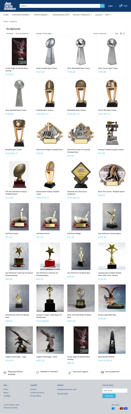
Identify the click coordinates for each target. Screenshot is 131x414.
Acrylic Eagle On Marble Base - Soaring (17, 69)
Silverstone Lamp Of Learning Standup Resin (78, 150)
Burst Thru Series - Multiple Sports (111, 191)
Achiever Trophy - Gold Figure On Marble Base (49, 316)
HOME (6, 15)
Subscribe (109, 396)
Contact (33, 389)
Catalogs (7, 396)
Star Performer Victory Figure (109, 233)
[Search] (102, 6)
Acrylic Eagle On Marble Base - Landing (79, 358)
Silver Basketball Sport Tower (78, 68)
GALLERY (98, 15)
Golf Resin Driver (42, 233)
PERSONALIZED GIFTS (61, 15)
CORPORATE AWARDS (20, 15)
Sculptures (13, 21)
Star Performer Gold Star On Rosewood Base (47, 274)
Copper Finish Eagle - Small (46, 357)
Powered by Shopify (10, 408)
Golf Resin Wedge (74, 233)
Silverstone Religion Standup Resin (49, 149)
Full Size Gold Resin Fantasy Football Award (16, 192)
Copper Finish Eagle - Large (15, 357)
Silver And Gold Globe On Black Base (79, 316)
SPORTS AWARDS (40, 15)
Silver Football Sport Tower (46, 68)
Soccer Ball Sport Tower (107, 110)
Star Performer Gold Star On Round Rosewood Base (19, 274)
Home (6, 21)
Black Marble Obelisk (106, 357)
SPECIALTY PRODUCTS (81, 15)
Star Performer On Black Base (78, 273)
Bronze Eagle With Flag (107, 315)
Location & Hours (37, 392)
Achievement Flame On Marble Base (17, 316)
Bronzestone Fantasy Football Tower (47, 192)
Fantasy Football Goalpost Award (111, 149)
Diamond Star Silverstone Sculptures (77, 192)
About (6, 392)
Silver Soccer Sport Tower (108, 68)
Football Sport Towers (44, 110)
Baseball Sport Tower (13, 149)
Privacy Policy (35, 396)
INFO (107, 15)
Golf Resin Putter (12, 233)
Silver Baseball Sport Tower (15, 110)
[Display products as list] (124, 33)
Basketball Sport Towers (76, 110)
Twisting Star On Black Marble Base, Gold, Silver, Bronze (109, 274)
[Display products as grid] (121, 33)
